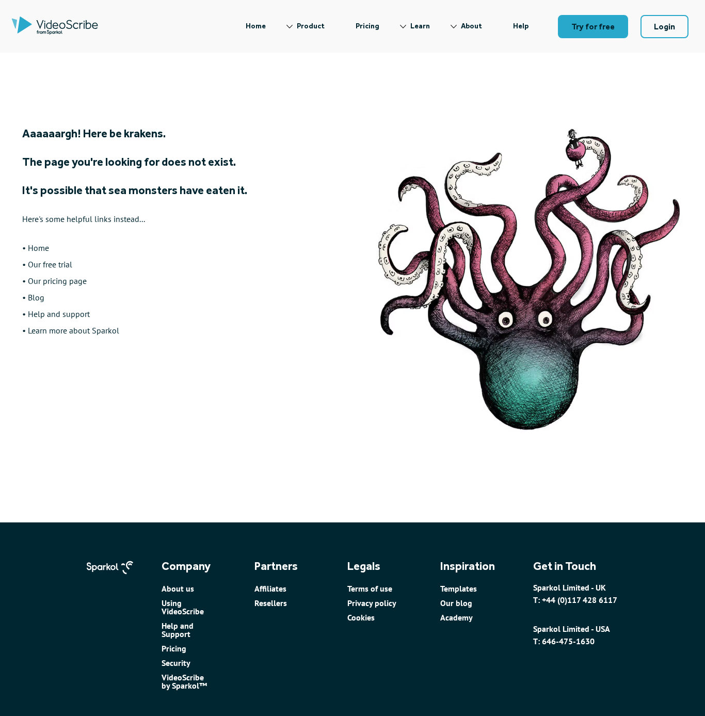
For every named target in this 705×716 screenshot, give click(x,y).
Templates (458, 588)
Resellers (270, 603)
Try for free (593, 26)
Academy (456, 617)
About (471, 26)
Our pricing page (57, 281)
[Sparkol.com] (110, 579)
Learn (420, 26)
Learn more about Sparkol (73, 330)
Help (520, 26)
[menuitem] (255, 26)
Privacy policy (371, 603)
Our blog (456, 603)
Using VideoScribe (183, 607)
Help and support (59, 314)
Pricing (367, 26)
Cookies (361, 617)
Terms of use (369, 588)
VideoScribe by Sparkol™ (184, 681)
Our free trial (50, 264)
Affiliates (270, 588)
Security (176, 663)
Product (311, 26)
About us (178, 588)
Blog (36, 297)
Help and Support (178, 629)
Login (664, 26)
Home (256, 26)
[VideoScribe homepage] (55, 26)
